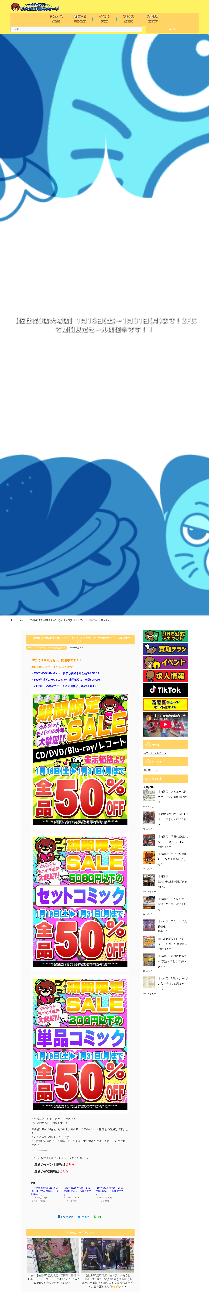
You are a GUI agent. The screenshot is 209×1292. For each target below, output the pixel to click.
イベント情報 (39, 648)
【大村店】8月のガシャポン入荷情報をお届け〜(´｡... (173, 983)
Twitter (84, 1217)
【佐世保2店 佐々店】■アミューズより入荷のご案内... (173, 819)
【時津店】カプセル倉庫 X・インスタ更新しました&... (172, 859)
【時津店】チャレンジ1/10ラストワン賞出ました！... (172, 904)
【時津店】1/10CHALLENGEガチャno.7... (172, 881)
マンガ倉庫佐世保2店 (56, 648)
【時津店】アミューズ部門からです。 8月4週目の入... (173, 796)
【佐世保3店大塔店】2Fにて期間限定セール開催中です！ (77, 1191)
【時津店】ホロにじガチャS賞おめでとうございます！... (172, 961)
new (29, 648)
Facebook (66, 1217)
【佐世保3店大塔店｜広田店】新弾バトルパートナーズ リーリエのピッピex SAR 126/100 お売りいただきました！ (53, 1279)
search (172, 29)
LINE (99, 1217)
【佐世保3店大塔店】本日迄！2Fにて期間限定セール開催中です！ (45, 1191)
